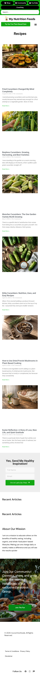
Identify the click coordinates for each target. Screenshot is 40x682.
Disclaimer (8, 656)
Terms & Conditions (12, 651)
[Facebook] (25, 671)
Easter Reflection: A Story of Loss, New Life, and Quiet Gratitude (19, 431)
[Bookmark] (29, 671)
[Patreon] (34, 671)
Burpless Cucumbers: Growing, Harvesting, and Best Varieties (15, 153)
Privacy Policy (25, 651)
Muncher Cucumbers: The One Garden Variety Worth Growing (19, 215)
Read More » (6, 106)
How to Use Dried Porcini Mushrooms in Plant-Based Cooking (20, 362)
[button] (35, 24)
